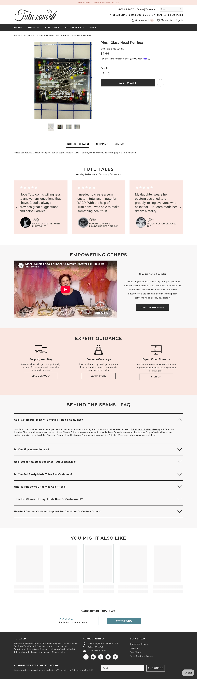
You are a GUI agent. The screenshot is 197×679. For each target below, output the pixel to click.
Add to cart (127, 82)
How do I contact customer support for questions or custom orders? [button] (58, 511)
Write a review (124, 620)
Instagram (76, 435)
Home (17, 35)
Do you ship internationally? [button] (31, 449)
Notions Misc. (53, 35)
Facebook (61, 435)
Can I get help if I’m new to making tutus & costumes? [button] (48, 419)
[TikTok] (108, 657)
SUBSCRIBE (155, 668)
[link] (160, 82)
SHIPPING (102, 144)
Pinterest (51, 435)
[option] (64, 81)
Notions (39, 35)
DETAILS (115, 2)
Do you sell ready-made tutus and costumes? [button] (43, 474)
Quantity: (105, 68)
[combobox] (169, 9)
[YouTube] (115, 657)
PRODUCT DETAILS (77, 144)
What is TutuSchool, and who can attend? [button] (40, 486)
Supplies (28, 35)
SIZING (119, 144)
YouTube (41, 435)
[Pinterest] (100, 657)
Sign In (179, 20)
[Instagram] (93, 657)
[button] (16, 207)
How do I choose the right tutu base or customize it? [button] (48, 499)
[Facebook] (86, 657)
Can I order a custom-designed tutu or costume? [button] (45, 461)
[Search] (171, 9)
